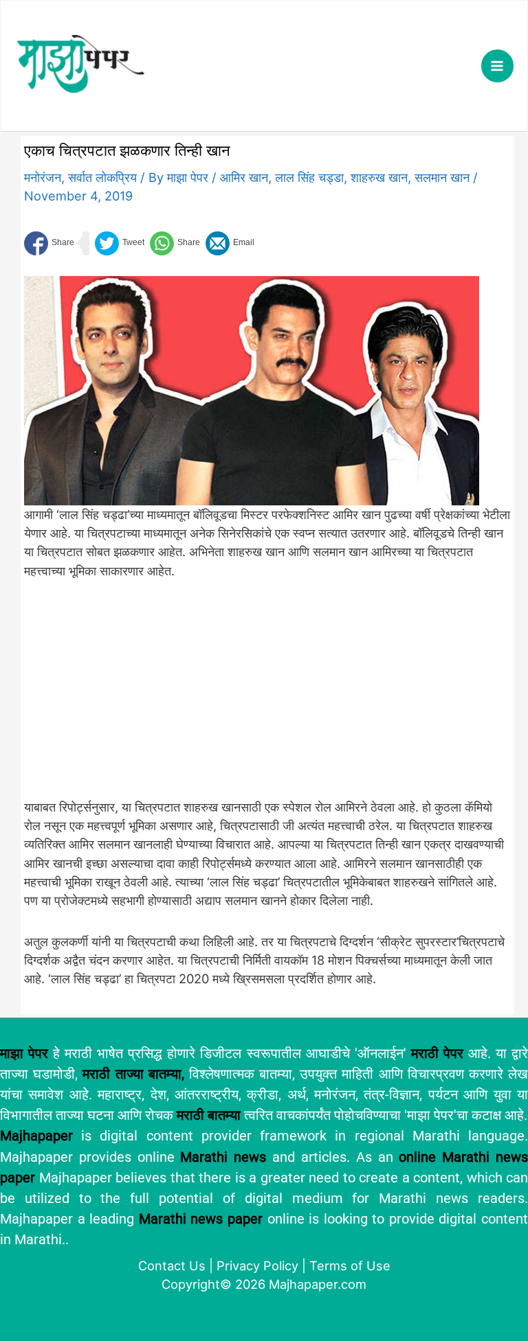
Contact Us (172, 1265)
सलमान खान (442, 177)
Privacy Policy (257, 1265)
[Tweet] (119, 243)
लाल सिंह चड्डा (309, 177)
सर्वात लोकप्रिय (102, 177)
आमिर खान (244, 177)
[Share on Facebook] (49, 243)
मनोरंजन (42, 177)
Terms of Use (349, 1265)
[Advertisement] (251, 696)
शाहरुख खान (379, 177)
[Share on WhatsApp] (175, 243)
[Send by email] (230, 243)
